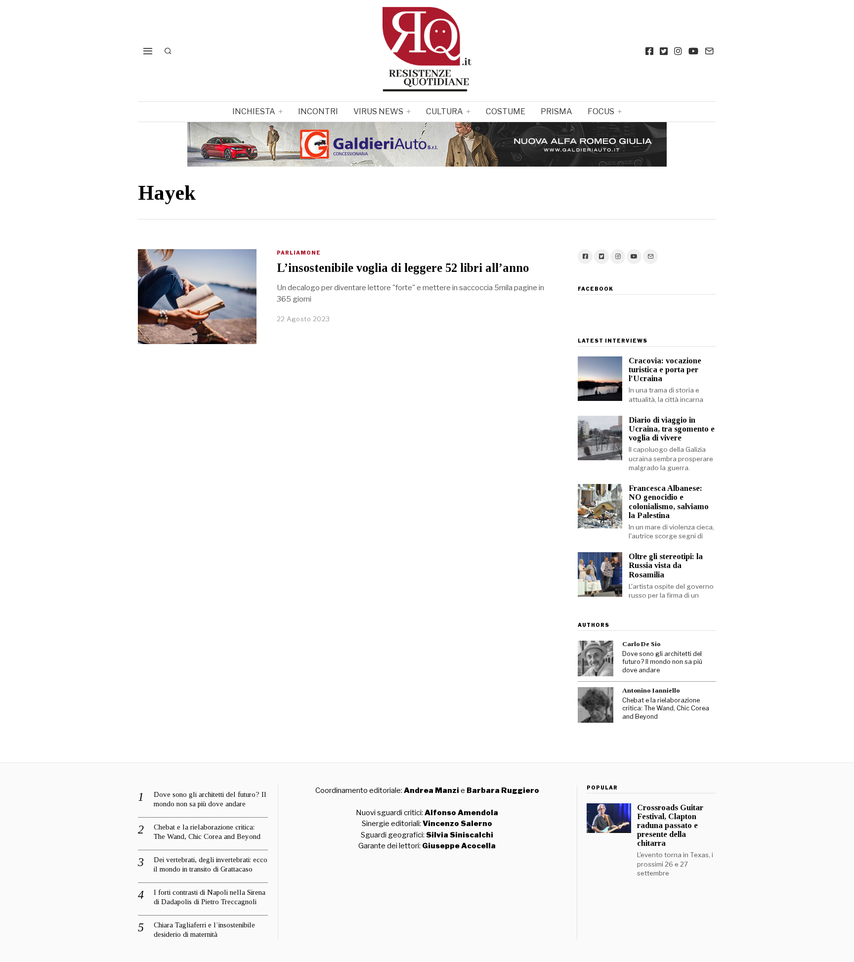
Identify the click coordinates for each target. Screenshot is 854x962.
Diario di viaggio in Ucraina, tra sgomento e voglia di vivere (672, 428)
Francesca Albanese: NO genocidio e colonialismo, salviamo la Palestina (669, 501)
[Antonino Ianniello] (595, 705)
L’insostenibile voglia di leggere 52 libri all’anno (403, 267)
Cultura (444, 111)
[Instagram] (678, 51)
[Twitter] (663, 51)
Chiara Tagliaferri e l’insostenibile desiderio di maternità (204, 930)
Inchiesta (253, 111)
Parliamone (299, 253)
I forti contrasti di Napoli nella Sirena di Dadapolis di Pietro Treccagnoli (209, 897)
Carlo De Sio (641, 644)
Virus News (378, 111)
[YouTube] (693, 51)
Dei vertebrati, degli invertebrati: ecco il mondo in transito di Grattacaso (210, 865)
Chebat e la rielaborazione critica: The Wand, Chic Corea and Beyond (665, 708)
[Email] (709, 51)
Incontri (318, 111)
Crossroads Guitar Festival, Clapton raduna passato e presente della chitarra (670, 825)
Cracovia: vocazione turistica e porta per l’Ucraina (665, 369)
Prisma (556, 111)
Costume (505, 111)
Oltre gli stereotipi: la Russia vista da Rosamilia (666, 565)
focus (601, 111)
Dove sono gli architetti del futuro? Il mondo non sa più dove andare (662, 662)
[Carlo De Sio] (595, 658)
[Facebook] (649, 51)
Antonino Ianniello (651, 690)
